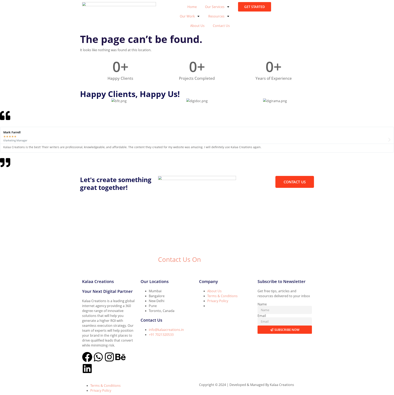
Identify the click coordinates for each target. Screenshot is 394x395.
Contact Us (221, 25)
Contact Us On (179, 259)
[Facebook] (87, 357)
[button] (4, 139)
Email (262, 315)
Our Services (214, 7)
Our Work (187, 16)
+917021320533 (170, 269)
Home (192, 7)
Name (262, 304)
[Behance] (120, 357)
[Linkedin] (87, 368)
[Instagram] (109, 357)
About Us (197, 25)
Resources (216, 16)
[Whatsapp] (98, 357)
